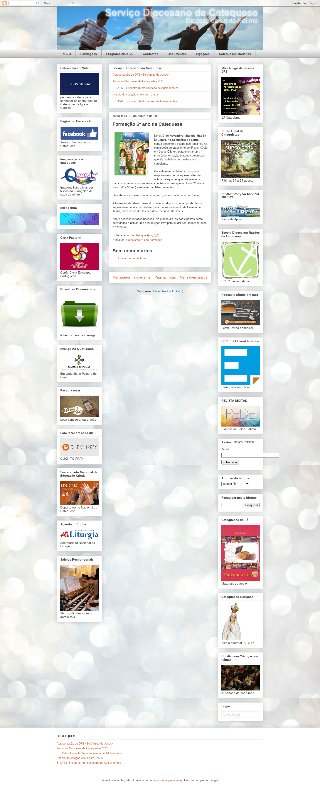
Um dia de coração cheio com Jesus (136, 94)
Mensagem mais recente (131, 277)
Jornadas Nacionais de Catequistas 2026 (138, 81)
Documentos (177, 54)
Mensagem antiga (193, 277)
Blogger (213, 780)
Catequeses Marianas (235, 54)
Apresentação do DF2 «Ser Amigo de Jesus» (141, 74)
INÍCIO (66, 54)
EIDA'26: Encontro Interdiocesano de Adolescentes (145, 101)
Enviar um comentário (132, 258)
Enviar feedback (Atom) (168, 291)
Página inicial (165, 277)
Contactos (150, 54)
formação (156, 239)
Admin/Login (231, 714)
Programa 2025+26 (119, 54)
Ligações (203, 54)
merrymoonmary (172, 780)
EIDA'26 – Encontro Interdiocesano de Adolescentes (146, 88)
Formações (88, 54)
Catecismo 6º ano (137, 239)
